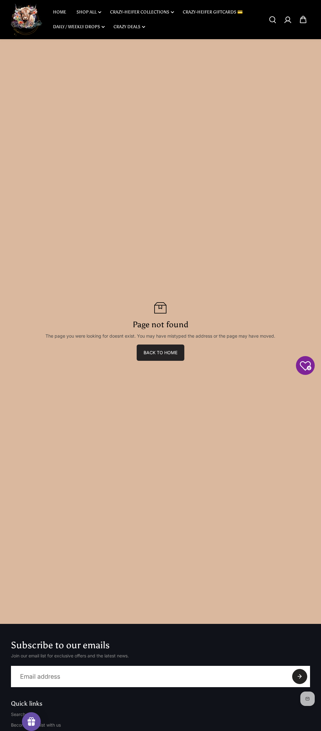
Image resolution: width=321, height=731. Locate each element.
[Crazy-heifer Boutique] (26, 19)
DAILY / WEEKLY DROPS (76, 26)
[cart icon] (303, 20)
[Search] (272, 20)
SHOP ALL (86, 12)
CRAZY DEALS (126, 26)
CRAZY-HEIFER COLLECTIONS (139, 12)
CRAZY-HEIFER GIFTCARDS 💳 (213, 12)
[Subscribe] (299, 676)
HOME (59, 12)
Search (18, 714)
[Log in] (288, 20)
